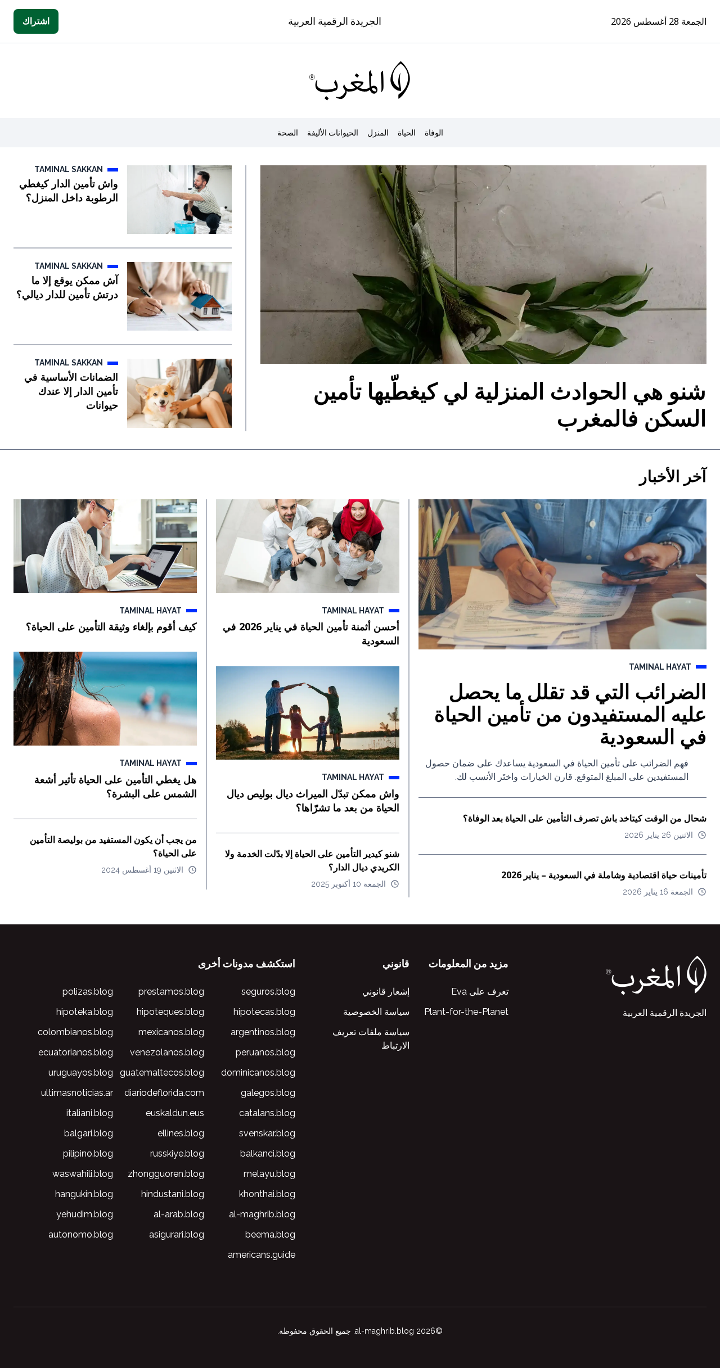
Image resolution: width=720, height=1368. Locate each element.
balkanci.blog (267, 1153)
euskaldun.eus (175, 1113)
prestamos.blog (171, 991)
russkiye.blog (177, 1153)
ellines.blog (181, 1133)
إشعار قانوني (386, 991)
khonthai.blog (267, 1194)
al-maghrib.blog (262, 1214)
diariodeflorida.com (164, 1092)
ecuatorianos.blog (75, 1052)
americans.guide (261, 1254)
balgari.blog (88, 1133)
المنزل (378, 133)
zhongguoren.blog (166, 1173)
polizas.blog (87, 991)
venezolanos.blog (167, 1052)
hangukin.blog (84, 1194)
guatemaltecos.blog (162, 1072)
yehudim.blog (84, 1214)
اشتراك (36, 21)
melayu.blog (269, 1173)
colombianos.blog (75, 1032)
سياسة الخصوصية (376, 1011)
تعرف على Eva (479, 991)
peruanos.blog (265, 1052)
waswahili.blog (82, 1173)
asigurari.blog (176, 1234)
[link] (359, 81)
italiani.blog (89, 1113)
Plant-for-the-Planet (466, 1011)
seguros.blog (268, 991)
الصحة (287, 133)
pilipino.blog (88, 1153)
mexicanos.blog (171, 1032)
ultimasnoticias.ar (77, 1092)
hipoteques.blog (170, 1011)
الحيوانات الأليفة (332, 133)
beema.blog (270, 1234)
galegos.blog (268, 1092)
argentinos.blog (263, 1032)
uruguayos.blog (80, 1072)
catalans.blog (267, 1113)
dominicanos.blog (258, 1072)
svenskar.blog (267, 1133)
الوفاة (434, 133)
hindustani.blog (172, 1194)
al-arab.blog (179, 1214)
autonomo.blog (80, 1234)
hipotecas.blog (264, 1011)
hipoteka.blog (84, 1011)
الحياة (407, 133)
